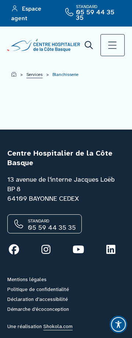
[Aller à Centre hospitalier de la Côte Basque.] (13, 74)
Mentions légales (27, 279)
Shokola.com (58, 326)
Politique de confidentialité (38, 289)
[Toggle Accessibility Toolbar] (118, 324)
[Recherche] (89, 45)
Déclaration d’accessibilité (37, 299)
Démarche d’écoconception (38, 309)
